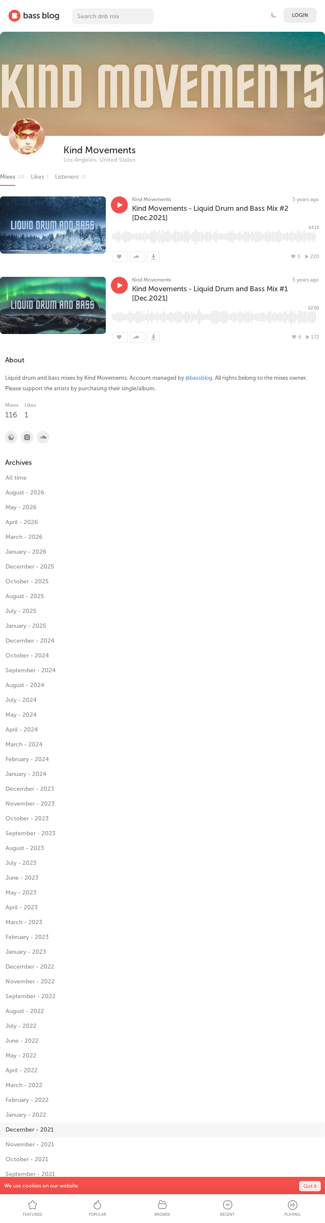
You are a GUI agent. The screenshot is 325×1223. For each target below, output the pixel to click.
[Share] (137, 256)
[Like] (120, 256)
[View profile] (27, 437)
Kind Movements (99, 150)
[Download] (153, 256)
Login (300, 15)
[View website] (11, 437)
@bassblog (198, 378)
